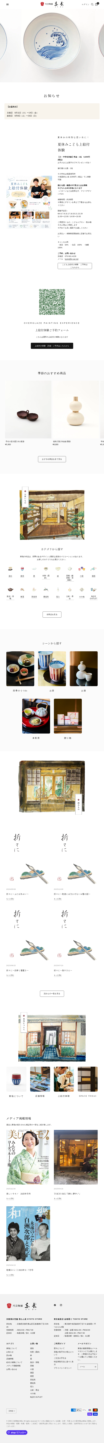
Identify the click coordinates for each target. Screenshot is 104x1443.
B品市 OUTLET (93, 597)
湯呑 (22, 576)
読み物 (9, 1355)
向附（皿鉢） (46, 577)
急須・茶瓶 (10, 597)
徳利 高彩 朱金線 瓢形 (62, 441)
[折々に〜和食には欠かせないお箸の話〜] (76, 857)
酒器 (94, 576)
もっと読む (10, 899)
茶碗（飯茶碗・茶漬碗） (69, 578)
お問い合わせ (11, 1369)
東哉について (11, 1348)
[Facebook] (56, 1305)
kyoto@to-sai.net (71, 259)
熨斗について (59, 1348)
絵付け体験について (14, 1362)
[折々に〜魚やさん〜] (76, 934)
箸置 (22, 597)
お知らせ (9, 1352)
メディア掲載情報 (13, 1366)
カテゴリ (10, 1343)
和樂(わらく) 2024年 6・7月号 (19, 1269)
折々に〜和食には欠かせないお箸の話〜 (72, 893)
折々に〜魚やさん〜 (63, 970)
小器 (82, 576)
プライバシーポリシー (63, 1368)
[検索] (92, 4)
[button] (75, 266)
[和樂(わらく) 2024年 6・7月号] (28, 1233)
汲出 (10, 576)
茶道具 (34, 597)
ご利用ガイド (60, 1343)
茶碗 (32, 1366)
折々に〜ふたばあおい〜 (17, 893)
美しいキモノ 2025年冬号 (18, 1193)
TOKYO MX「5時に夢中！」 (67, 1193)
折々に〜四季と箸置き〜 (17, 970)
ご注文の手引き (60, 1358)
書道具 (46, 597)
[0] (96, 4)
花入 (58, 597)
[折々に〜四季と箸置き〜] (28, 934)
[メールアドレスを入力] (95, 1367)
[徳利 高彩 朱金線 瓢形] (76, 409)
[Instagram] (63, 1305)
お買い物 (34, 1343)
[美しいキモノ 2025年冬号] (28, 1157)
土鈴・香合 (69, 597)
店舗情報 (9, 1359)
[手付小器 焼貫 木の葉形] (28, 409)
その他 (81, 597)
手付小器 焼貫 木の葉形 (14, 441)
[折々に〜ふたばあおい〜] (28, 857)
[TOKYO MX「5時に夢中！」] (76, 1157)
